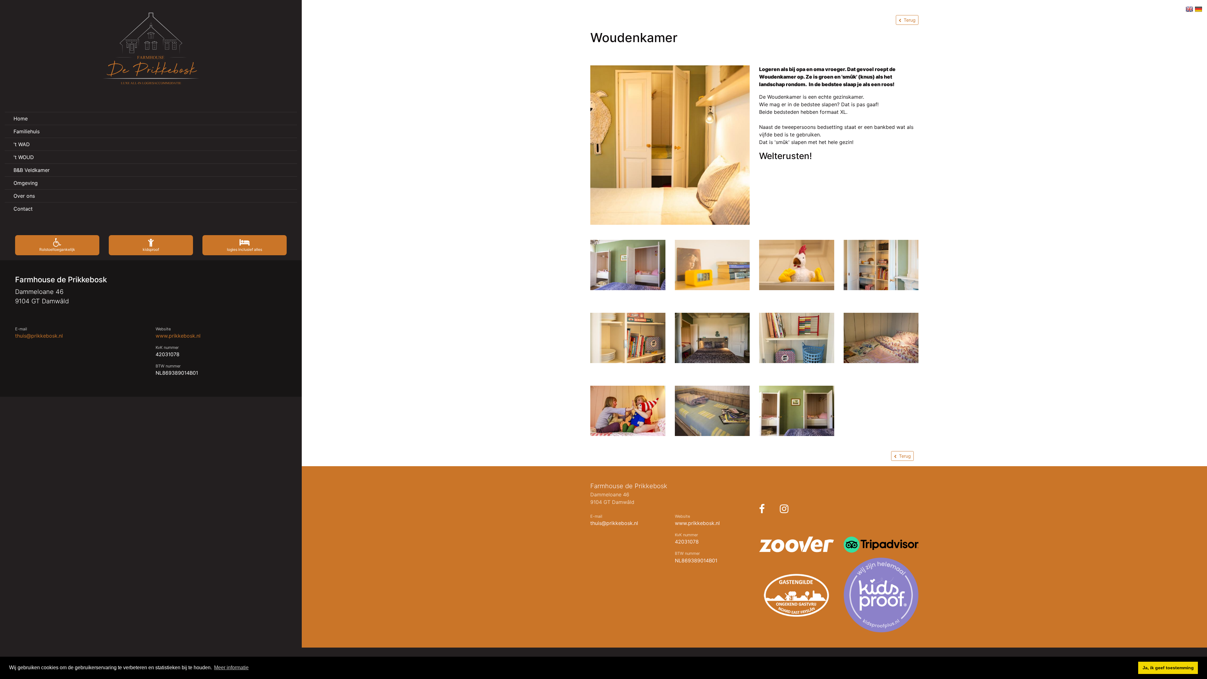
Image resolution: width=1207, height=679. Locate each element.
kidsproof (151, 249)
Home (21, 118)
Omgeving (26, 183)
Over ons (24, 196)
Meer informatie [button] (231, 667)
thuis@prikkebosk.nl (39, 336)
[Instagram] (784, 509)
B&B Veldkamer (32, 170)
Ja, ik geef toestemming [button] (1168, 667)
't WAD (22, 144)
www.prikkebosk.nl (178, 336)
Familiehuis (27, 131)
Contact (23, 209)
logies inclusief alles (244, 249)
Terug (910, 20)
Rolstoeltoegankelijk (57, 249)
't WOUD (24, 157)
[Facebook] (762, 509)
